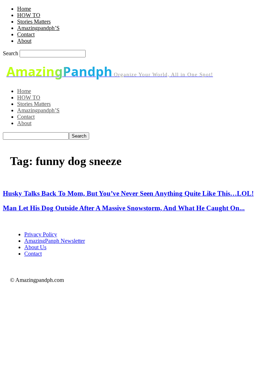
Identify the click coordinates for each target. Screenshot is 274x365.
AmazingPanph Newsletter (54, 241)
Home (24, 9)
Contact (26, 34)
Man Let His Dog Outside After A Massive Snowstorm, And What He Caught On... (124, 208)
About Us (35, 247)
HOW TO (28, 15)
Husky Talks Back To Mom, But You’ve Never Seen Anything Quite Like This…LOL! (128, 193)
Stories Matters (34, 22)
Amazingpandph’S (38, 28)
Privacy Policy (40, 234)
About (24, 41)
